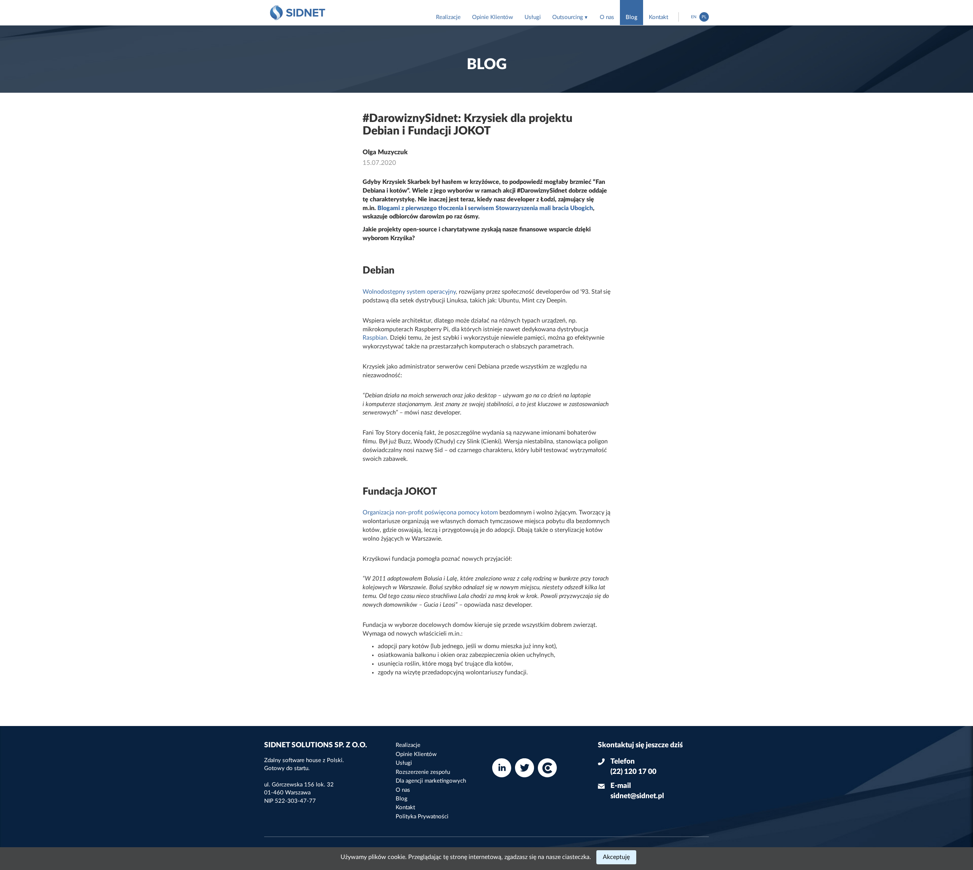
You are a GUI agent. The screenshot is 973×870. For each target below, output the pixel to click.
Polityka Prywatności (422, 816)
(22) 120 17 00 (633, 771)
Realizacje (448, 17)
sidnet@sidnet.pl (637, 796)
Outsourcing (567, 17)
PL (704, 17)
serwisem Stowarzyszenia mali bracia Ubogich (530, 208)
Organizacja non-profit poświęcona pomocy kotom (430, 512)
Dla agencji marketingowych (431, 781)
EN (693, 17)
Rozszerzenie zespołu (423, 772)
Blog (631, 17)
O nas (607, 17)
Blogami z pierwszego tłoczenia (420, 208)
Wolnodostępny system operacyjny (409, 292)
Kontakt (658, 17)
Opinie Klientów (492, 17)
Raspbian (375, 338)
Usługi (533, 17)
